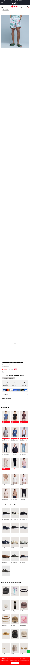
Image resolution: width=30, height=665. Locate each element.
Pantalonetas (6, 13)
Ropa (8, 12)
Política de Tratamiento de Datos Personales (14, 659)
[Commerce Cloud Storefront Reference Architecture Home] (15, 6)
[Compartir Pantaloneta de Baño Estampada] (3, 358)
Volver (6, 9)
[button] (24, 7)
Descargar (15, 3)
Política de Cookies (5, 659)
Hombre (3, 12)
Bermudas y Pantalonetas (17, 12)
